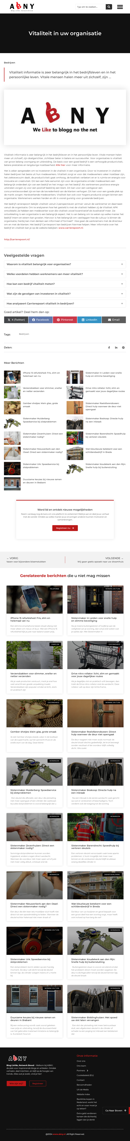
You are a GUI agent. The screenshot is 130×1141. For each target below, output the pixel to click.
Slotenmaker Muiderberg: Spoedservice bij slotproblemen (33, 791)
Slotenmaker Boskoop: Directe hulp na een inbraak (93, 791)
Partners (81, 1070)
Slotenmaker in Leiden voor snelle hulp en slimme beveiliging (94, 619)
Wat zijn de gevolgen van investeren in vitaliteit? (65, 293)
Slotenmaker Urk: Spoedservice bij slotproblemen (30, 960)
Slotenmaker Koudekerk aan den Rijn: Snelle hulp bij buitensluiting (93, 960)
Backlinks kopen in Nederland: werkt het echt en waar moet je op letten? (87, 1104)
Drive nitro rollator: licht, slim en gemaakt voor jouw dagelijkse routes (95, 675)
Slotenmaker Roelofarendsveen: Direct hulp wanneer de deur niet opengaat (103, 406)
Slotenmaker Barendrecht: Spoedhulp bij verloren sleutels (95, 847)
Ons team (81, 1066)
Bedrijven (9, 62)
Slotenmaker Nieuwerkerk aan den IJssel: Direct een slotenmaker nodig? (34, 905)
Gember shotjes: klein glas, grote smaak (33, 731)
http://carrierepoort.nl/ (17, 239)
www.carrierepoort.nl (70, 227)
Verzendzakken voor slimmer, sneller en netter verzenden (33, 675)
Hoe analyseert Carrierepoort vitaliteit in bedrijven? (65, 303)
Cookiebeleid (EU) (85, 1075)
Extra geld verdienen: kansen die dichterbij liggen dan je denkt (87, 1116)
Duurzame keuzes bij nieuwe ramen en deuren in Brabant (32, 1019)
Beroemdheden (84, 1085)
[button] (120, 7)
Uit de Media (83, 1089)
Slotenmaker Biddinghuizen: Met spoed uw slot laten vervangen (94, 1019)
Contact (80, 1080)
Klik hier (60, 165)
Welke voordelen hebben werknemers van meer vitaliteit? (65, 274)
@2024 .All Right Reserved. (65, 1134)
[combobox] (91, 7)
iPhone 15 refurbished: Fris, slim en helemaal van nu (30, 619)
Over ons (81, 1061)
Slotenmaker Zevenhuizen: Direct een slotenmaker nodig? (32, 847)
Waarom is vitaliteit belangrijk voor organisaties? (65, 264)
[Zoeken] (109, 7)
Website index (83, 1094)
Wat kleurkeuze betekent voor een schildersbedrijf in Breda (91, 905)
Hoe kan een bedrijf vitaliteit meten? (65, 283)
